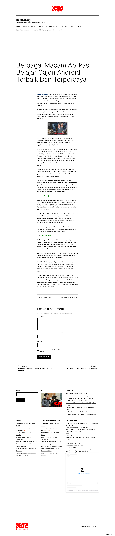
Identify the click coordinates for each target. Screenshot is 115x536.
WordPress (95, 526)
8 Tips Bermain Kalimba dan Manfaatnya (77, 396)
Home (18, 26)
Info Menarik (69, 390)
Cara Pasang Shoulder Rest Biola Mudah (77, 393)
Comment (40, 316)
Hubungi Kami (57, 30)
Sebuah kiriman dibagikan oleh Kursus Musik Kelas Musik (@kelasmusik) (82, 490)
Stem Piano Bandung (22, 30)
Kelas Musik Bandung (28, 26)
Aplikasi (70, 297)
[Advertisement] (57, 43)
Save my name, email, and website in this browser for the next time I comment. (56, 350)
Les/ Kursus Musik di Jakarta (48, 26)
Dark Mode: (109, 534)
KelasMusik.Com (23, 20)
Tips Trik (64, 26)
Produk (79, 26)
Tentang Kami (46, 30)
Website (39, 341)
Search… (18, 390)
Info (72, 26)
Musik (76, 297)
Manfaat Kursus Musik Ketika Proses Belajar (78, 412)
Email (61, 333)
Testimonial (37, 30)
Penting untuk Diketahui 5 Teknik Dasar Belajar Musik (81, 414)
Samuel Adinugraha (44, 299)
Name (39, 333)
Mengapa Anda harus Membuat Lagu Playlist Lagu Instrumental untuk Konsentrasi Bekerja (26, 444)
